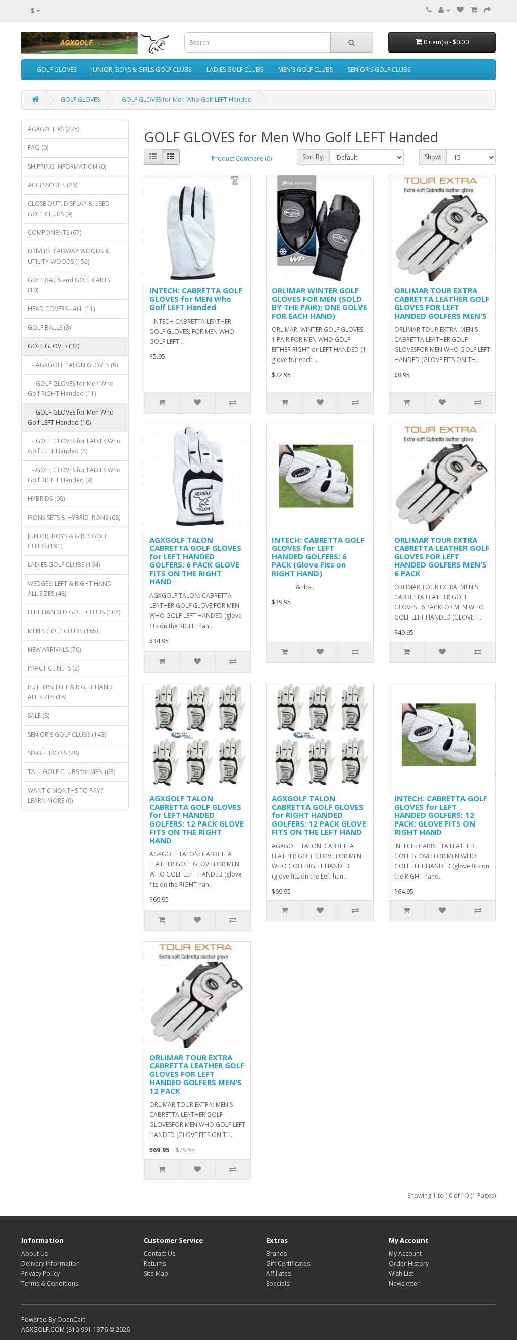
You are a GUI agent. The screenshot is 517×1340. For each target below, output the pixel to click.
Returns (155, 1263)
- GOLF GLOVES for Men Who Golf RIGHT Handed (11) (71, 388)
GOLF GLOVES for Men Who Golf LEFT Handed (187, 99)
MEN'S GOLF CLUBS (305, 69)
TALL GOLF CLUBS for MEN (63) (71, 771)
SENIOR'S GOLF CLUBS (379, 69)
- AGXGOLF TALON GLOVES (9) (73, 364)
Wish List (401, 1273)
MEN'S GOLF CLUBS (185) (63, 631)
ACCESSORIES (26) (52, 185)
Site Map (156, 1273)
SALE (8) (38, 715)
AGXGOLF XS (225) (53, 129)
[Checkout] (487, 10)
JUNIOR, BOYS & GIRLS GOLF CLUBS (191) (68, 541)
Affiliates (278, 1273)
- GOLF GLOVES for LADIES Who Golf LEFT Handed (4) (74, 446)
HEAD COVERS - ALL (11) (61, 308)
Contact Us (159, 1253)
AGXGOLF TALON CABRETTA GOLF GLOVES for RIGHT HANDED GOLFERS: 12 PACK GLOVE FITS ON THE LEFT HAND (319, 815)
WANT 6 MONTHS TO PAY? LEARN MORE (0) (65, 795)
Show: (433, 156)
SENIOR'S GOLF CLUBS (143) (67, 734)
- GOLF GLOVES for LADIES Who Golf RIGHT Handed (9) (74, 475)
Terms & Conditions (49, 1283)
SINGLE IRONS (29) (53, 753)
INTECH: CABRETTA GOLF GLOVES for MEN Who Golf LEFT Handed (195, 298)
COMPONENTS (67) (54, 232)
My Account (405, 1253)
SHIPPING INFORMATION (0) (67, 166)
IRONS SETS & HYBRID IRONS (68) (74, 517)
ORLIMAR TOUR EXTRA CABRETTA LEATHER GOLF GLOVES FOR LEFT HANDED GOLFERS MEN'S (441, 303)
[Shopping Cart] (474, 10)
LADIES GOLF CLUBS (234, 69)
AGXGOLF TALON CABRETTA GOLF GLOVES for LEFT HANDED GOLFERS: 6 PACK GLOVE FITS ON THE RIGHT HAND (195, 561)
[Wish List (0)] (460, 10)
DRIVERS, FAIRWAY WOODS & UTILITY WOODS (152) (69, 256)
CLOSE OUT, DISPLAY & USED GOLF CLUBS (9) (69, 208)
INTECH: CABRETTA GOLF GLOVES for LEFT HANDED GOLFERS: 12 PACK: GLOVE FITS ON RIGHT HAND (440, 815)
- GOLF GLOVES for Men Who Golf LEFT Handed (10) (71, 417)
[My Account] (444, 10)
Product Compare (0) (242, 158)
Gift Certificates (288, 1263)
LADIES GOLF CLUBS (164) (64, 564)
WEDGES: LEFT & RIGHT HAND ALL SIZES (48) (70, 588)
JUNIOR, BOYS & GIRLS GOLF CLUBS (141, 69)
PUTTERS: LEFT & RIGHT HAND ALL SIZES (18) (70, 692)
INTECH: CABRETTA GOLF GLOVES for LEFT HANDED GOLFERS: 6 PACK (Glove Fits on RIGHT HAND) (318, 556)
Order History (409, 1263)
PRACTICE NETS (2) (53, 668)
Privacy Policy (40, 1273)
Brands (276, 1253)
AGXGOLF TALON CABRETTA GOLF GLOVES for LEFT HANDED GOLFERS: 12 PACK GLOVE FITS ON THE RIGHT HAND (196, 819)
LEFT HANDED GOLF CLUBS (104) (74, 612)
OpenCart (71, 1319)
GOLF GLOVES (56, 69)
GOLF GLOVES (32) (53, 346)
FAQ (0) (38, 147)
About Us (34, 1253)
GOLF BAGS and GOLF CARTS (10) (69, 285)
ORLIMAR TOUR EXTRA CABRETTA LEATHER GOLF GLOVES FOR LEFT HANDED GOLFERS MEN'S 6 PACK (441, 556)
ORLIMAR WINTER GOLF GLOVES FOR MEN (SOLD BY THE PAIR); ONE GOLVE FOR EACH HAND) (319, 303)
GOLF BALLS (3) (49, 327)
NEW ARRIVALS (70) (54, 649)
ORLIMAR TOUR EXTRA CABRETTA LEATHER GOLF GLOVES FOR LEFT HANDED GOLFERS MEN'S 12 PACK (196, 1074)
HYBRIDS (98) (46, 498)
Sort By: (313, 156)
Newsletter (404, 1283)
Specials (277, 1283)
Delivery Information (50, 1263)
